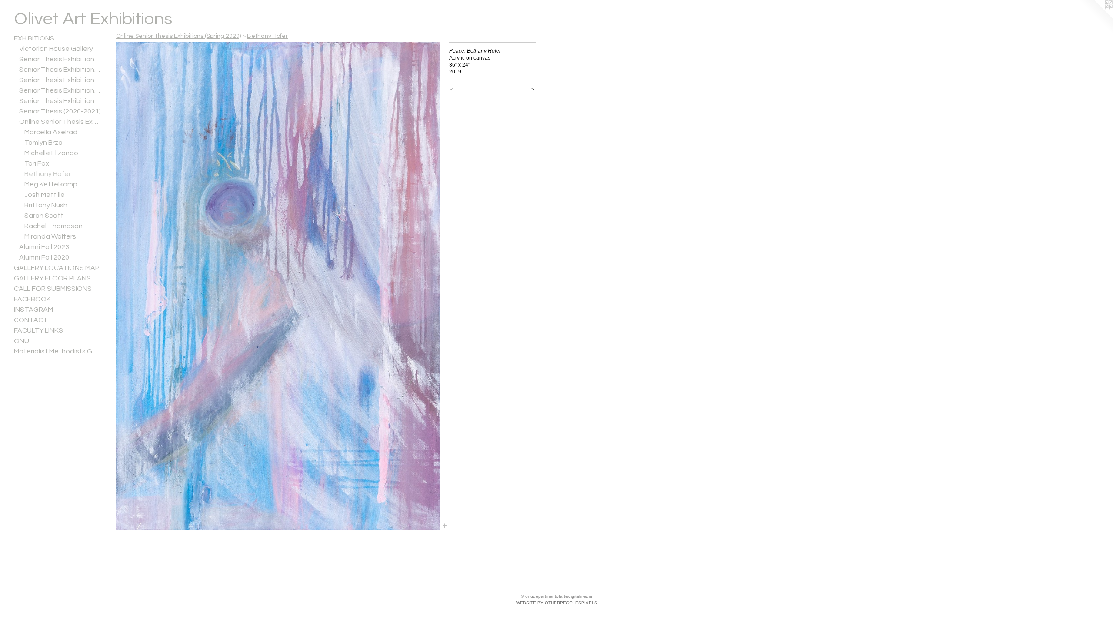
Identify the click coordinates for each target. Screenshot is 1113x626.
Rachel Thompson (53, 226)
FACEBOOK (32, 299)
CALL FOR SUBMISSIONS (53, 288)
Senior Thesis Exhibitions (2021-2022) (60, 100)
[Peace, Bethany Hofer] (278, 286)
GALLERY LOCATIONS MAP (57, 267)
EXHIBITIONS (34, 38)
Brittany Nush (45, 205)
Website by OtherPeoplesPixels (556, 602)
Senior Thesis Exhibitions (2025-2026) (60, 59)
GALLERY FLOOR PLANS (52, 278)
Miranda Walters (50, 236)
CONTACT (31, 319)
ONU (21, 340)
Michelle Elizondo (51, 153)
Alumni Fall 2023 (44, 246)
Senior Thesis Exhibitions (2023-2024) (60, 80)
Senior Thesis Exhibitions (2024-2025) (60, 69)
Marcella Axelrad (50, 132)
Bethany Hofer (47, 173)
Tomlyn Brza (43, 142)
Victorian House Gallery (56, 48)
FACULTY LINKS (38, 330)
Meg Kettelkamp (50, 184)
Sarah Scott (43, 215)
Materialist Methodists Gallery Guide (57, 351)
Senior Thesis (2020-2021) (60, 111)
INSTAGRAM (33, 309)
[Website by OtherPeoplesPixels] (1095, 17)
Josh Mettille (44, 194)
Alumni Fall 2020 (44, 257)
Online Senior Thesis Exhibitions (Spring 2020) (60, 121)
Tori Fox (36, 163)
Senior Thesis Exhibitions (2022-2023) (60, 90)
